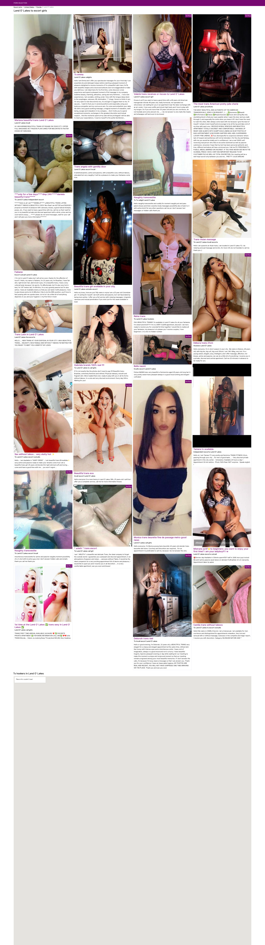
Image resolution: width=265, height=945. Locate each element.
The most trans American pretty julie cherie (215, 104)
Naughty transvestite (25, 550)
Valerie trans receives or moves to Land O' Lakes (159, 94)
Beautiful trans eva (84, 473)
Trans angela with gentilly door (90, 166)
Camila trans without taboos (208, 625)
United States (29, 7)
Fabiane (19, 272)
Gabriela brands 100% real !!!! (89, 365)
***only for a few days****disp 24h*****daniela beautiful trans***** (40, 195)
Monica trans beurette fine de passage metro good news (160, 538)
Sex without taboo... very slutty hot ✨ (34, 454)
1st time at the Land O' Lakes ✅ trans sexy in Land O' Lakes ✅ (42, 625)
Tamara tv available (203, 449)
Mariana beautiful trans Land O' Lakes (34, 120)
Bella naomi (140, 366)
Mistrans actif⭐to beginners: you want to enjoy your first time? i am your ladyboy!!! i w (220, 550)
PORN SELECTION (20, 3)
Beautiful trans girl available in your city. (94, 286)
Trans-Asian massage (204, 239)
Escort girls (18, 7)
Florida (38, 7)
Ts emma (78, 74)
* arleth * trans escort (85, 548)
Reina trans (139, 316)
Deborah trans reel (143, 638)
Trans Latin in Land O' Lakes (29, 334)
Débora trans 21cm (203, 343)
